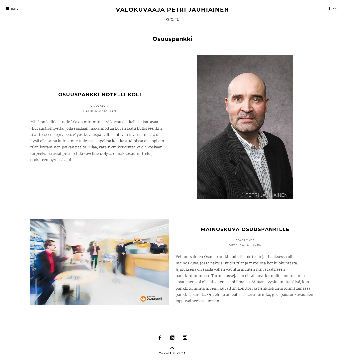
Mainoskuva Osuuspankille (245, 229)
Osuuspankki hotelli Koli (99, 94)
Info (335, 8)
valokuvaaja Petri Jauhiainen (172, 9)
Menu (14, 8)
